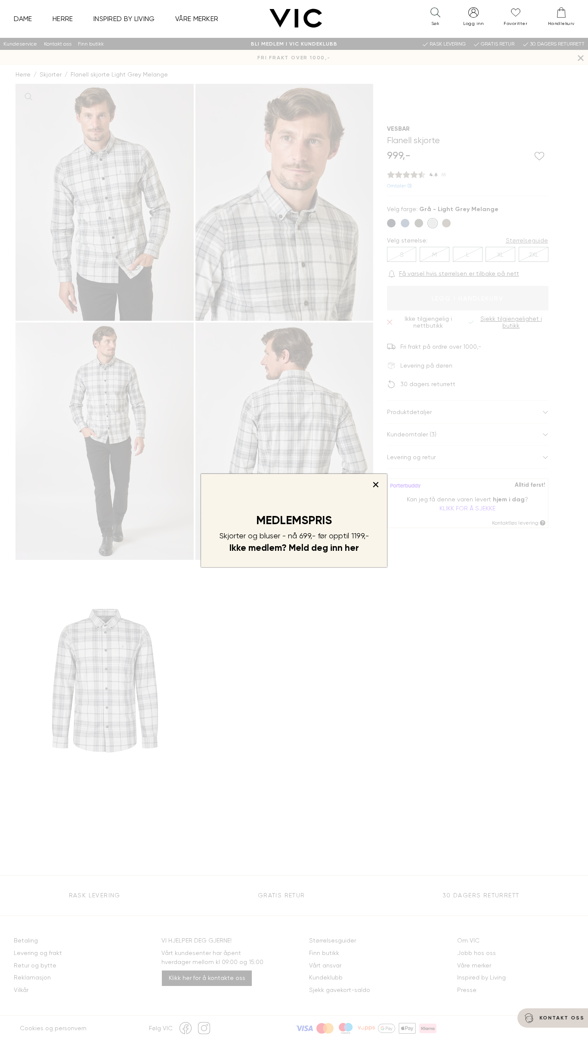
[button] (435, 18)
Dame (23, 19)
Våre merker (197, 19)
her (352, 547)
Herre (63, 19)
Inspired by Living (124, 19)
